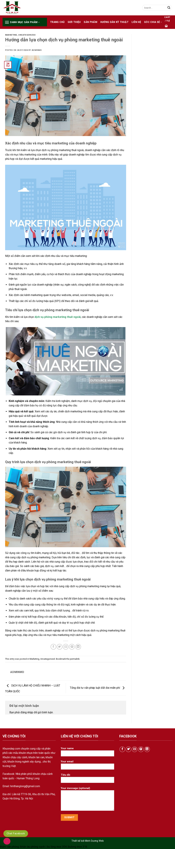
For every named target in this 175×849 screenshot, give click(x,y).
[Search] (169, 8)
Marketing (11, 35)
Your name (67, 748)
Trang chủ (57, 22)
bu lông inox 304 (57, 846)
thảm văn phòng (9, 846)
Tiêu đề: (66, 774)
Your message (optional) (75, 788)
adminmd (37, 50)
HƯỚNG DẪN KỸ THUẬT (114, 22)
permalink (74, 659)
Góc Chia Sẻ (152, 22)
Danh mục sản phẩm (23, 22)
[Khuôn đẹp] (20, 8)
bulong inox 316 (77, 846)
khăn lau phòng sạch (33, 846)
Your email (67, 761)
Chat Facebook (16, 833)
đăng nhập (27, 712)
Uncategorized (27, 35)
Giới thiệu (74, 22)
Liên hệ (136, 22)
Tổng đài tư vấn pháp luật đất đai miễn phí (95, 687)
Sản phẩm (90, 22)
